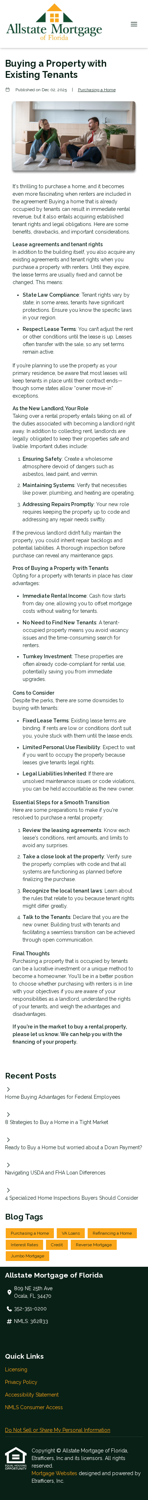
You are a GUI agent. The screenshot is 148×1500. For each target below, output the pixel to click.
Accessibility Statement (32, 1395)
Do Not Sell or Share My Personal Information (57, 1430)
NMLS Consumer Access (34, 1407)
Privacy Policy (21, 1382)
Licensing (16, 1369)
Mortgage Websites (55, 1473)
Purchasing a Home (97, 89)
